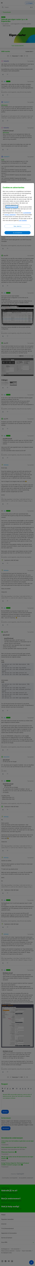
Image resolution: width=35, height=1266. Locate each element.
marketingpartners (12, 207)
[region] (17, 209)
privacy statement (10, 214)
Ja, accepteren (17, 232)
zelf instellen (23, 220)
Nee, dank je (17, 226)
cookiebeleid (27, 212)
